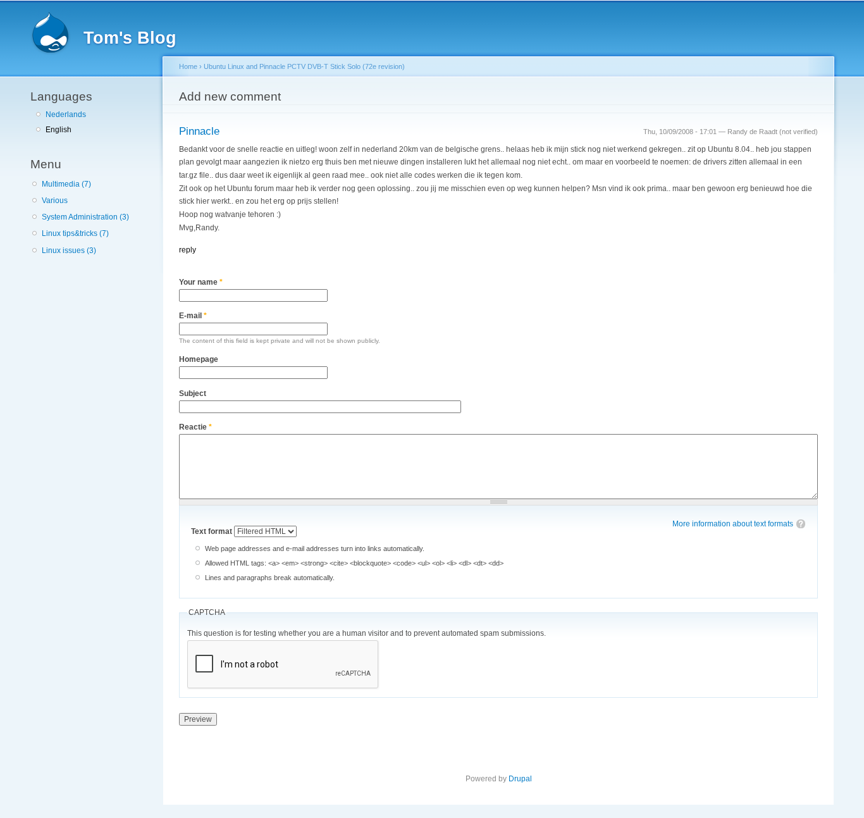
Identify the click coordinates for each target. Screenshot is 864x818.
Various (55, 200)
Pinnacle (199, 131)
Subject (192, 393)
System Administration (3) (85, 217)
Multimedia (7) (66, 184)
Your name (201, 282)
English (58, 129)
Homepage (198, 359)
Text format (212, 531)
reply (187, 249)
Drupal (520, 778)
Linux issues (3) (69, 250)
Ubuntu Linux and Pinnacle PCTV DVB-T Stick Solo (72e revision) (304, 66)
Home (188, 66)
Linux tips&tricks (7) (75, 233)
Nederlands (66, 114)
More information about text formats (732, 523)
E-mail (193, 315)
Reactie (195, 427)
